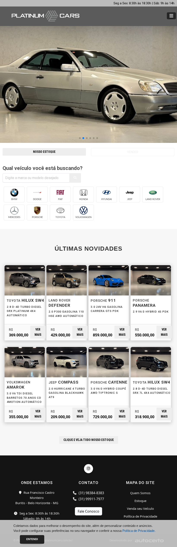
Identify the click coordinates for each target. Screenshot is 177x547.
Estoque (140, 501)
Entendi (32, 539)
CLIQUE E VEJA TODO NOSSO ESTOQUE (88, 440)
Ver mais (38, 332)
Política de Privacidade (140, 516)
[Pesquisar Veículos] (75, 178)
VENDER (132, 152)
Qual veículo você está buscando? (42, 168)
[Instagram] (88, 468)
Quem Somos (140, 493)
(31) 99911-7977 (91, 499)
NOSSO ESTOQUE (44, 151)
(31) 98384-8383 (91, 493)
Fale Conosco (88, 511)
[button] (80, 138)
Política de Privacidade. (138, 530)
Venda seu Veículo (140, 508)
